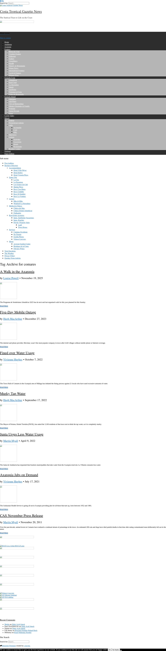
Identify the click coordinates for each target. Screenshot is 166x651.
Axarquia (8, 47)
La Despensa (18, 182)
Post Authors (9, 163)
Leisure (11, 137)
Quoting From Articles (13, 258)
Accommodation (15, 168)
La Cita (16, 180)
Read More (4, 306)
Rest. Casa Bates (20, 189)
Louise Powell (11, 278)
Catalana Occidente (20, 232)
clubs (11, 125)
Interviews (12, 134)
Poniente (12, 108)
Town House (22, 227)
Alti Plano (12, 101)
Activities (17, 139)
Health (11, 63)
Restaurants (18, 146)
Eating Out (13, 177)
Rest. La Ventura (20, 196)
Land (20, 225)
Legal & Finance (15, 73)
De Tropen (17, 234)
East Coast (13, 82)
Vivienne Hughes (12, 359)
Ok (110, 650)
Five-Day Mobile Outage (18, 312)
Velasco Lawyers (20, 239)
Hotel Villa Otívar (20, 170)
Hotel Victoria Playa (21, 175)
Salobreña (12, 89)
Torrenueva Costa (15, 92)
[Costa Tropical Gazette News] (11, 5)
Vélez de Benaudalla (16, 94)
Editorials (12, 56)
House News (13, 68)
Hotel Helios (18, 172)
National (8, 151)
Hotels (16, 144)
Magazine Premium (9, 646)
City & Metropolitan (16, 104)
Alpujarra (12, 99)
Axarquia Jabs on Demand (19, 474)
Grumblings (13, 61)
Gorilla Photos (19, 237)
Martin (7, 624)
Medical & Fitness (15, 206)
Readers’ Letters (15, 149)
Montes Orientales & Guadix (19, 106)
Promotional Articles (16, 123)
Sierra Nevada (14, 111)
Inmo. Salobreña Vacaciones (24, 218)
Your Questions (10, 251)
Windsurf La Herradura (22, 203)
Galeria (11, 120)
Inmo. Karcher (19, 220)
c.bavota (27, 646)
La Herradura (14, 85)
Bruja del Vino (14, 51)
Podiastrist (17, 213)
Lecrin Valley (9, 115)
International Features (16, 70)
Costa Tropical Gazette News (21, 11)
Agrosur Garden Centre (22, 244)
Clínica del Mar (19, 208)
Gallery (11, 58)
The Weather (9, 253)
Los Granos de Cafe (21, 184)
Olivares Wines (19, 248)
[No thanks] (121, 650)
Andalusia (8, 44)
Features (8, 49)
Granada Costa (10, 77)
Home (7, 42)
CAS (15, 130)
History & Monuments (17, 66)
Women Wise (14, 75)
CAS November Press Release (21, 515)
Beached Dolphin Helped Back (26, 630)
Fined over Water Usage (17, 352)
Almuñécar (13, 80)
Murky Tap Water (13, 393)
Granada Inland (10, 96)
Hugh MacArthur (12, 319)
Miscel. (7, 118)
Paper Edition (9, 153)
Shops (11, 241)
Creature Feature (15, 54)
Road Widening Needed (22, 632)
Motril (11, 87)
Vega (11, 113)
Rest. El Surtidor (19, 194)
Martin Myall (10, 441)
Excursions (17, 142)
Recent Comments (7, 619)
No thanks (115, 650)
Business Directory (11, 165)
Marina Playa (18, 187)
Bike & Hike (18, 201)
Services (12, 229)
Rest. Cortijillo (19, 191)
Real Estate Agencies (16, 215)
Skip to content (5, 38)
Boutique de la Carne (21, 246)
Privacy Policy (10, 255)
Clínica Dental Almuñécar (23, 210)
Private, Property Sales (22, 222)
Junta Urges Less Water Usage (21, 434)
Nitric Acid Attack (18, 624)
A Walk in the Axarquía (17, 271)
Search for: (4, 3)
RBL (15, 132)
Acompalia (17, 127)
